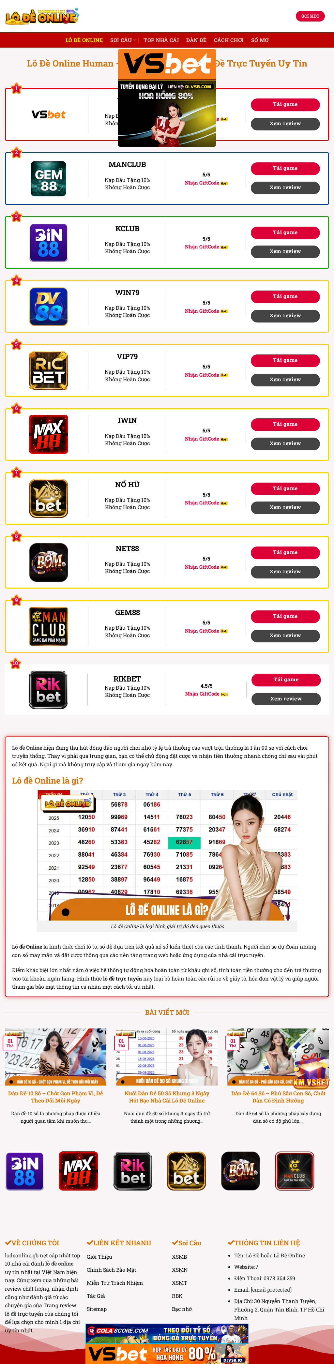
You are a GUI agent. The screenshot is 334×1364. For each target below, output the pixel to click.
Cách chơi (229, 40)
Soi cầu (121, 40)
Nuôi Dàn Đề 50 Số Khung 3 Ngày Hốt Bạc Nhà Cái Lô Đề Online (167, 1097)
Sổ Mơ (260, 40)
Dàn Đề (196, 40)
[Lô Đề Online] (42, 16)
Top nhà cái (161, 40)
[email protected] (271, 1289)
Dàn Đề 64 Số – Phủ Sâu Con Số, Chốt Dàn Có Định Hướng (278, 1097)
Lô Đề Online (84, 40)
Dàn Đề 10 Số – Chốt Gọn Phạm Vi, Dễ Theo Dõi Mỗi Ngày (55, 1097)
